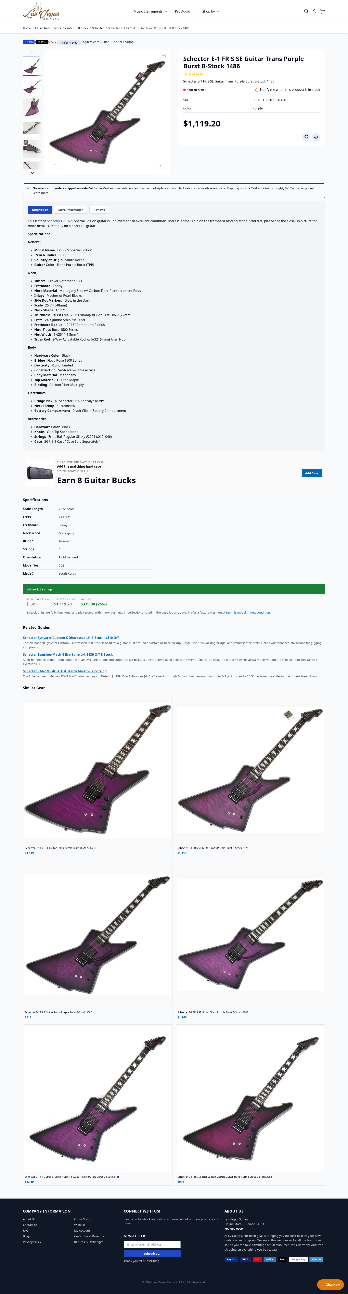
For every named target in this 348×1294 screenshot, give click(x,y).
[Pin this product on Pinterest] (53, 42)
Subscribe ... (152, 1253)
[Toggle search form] (306, 11)
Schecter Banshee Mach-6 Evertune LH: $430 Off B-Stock (68, 654)
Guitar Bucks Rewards (89, 1236)
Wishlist (79, 1225)
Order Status (83, 1219)
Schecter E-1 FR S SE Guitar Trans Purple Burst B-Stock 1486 (148, 28)
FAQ (25, 1230)
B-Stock (83, 28)
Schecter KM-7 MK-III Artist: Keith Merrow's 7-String (65, 671)
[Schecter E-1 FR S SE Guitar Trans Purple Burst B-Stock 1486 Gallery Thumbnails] (32, 113)
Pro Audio (182, 11)
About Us (29, 1219)
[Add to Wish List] (306, 137)
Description (40, 210)
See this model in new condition (248, 612)
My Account (82, 1230)
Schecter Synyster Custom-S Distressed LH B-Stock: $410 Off (71, 637)
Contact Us (30, 1225)
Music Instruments (148, 11)
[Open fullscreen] (107, 112)
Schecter (98, 28)
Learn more (40, 193)
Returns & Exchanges (88, 1242)
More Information (70, 210)
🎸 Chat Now (330, 1284)
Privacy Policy (32, 1242)
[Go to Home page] (41, 11)
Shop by (208, 11)
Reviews (99, 210)
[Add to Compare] (316, 137)
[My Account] (314, 11)
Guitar (69, 28)
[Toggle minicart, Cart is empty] (322, 11)
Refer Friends (69, 42)
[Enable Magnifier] (164, 56)
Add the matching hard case (79, 466)
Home (27, 28)
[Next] (160, 165)
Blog (26, 1236)
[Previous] (54, 165)
